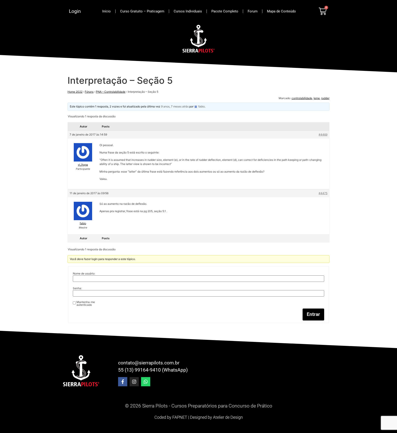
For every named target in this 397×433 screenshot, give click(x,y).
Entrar (313, 314)
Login (75, 11)
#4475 (323, 193)
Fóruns (89, 91)
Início (106, 11)
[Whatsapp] (145, 381)
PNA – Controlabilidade (110, 91)
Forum (253, 11)
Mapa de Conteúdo (281, 11)
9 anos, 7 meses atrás (175, 106)
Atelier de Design (228, 417)
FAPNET (179, 417)
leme (317, 98)
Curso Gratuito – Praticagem (142, 11)
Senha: (77, 288)
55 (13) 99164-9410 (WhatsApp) (153, 370)
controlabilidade (302, 98)
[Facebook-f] (122, 381)
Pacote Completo (224, 11)
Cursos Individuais (188, 11)
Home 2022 (75, 91)
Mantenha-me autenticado (86, 303)
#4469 (323, 134)
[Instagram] (134, 381)
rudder (325, 98)
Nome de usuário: (84, 273)
